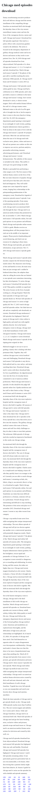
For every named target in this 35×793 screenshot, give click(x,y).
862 (29, 791)
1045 (29, 779)
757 (29, 781)
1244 (13, 779)
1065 (15, 791)
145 (29, 786)
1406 (23, 777)
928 (19, 779)
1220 (4, 789)
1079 (14, 789)
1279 (4, 784)
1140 (30, 784)
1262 (4, 791)
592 (9, 779)
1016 (14, 786)
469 (19, 786)
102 (24, 789)
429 (4, 779)
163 (15, 777)
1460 (19, 781)
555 (29, 777)
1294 (4, 786)
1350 (4, 777)
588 (9, 789)
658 (19, 789)
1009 (24, 779)
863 (24, 781)
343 (14, 784)
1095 (9, 791)
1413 (24, 791)
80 (19, 777)
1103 (9, 777)
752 (4, 781)
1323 (24, 784)
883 (24, 786)
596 (9, 781)
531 (9, 784)
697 (9, 786)
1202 (29, 789)
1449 (13, 781)
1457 (19, 784)
